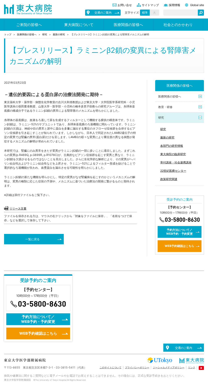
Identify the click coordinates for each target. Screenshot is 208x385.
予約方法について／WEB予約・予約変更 (179, 231)
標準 (145, 12)
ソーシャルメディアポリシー (168, 367)
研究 (44, 34)
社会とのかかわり (178, 25)
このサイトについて (110, 367)
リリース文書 (17, 208)
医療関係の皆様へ (128, 25)
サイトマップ (150, 5)
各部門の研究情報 (171, 145)
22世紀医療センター (173, 170)
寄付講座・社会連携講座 (176, 162)
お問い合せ (125, 5)
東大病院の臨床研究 (173, 154)
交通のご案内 (103, 12)
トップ (7, 34)
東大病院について (78, 25)
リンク (191, 367)
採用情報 (174, 5)
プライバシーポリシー (137, 367)
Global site (197, 5)
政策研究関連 (168, 179)
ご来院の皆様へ (29, 25)
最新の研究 (59, 34)
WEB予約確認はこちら (179, 246)
